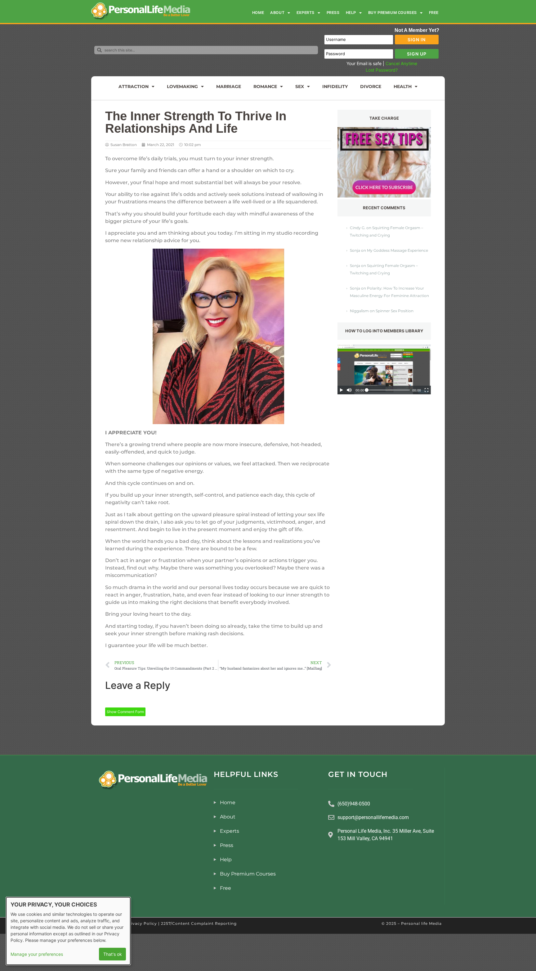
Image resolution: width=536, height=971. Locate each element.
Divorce (370, 86)
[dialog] (68, 931)
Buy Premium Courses (392, 12)
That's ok (112, 954)
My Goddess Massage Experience (397, 250)
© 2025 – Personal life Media (412, 923)
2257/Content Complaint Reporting (199, 923)
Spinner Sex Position (394, 310)
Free (434, 12)
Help (351, 12)
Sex (299, 86)
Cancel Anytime (401, 63)
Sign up (417, 53)
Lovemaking (182, 86)
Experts (306, 12)
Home (258, 12)
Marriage (228, 86)
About (277, 12)
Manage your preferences (37, 954)
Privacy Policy (141, 923)
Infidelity (335, 86)
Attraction (133, 86)
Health (403, 86)
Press (333, 12)
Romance (265, 86)
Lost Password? (382, 70)
